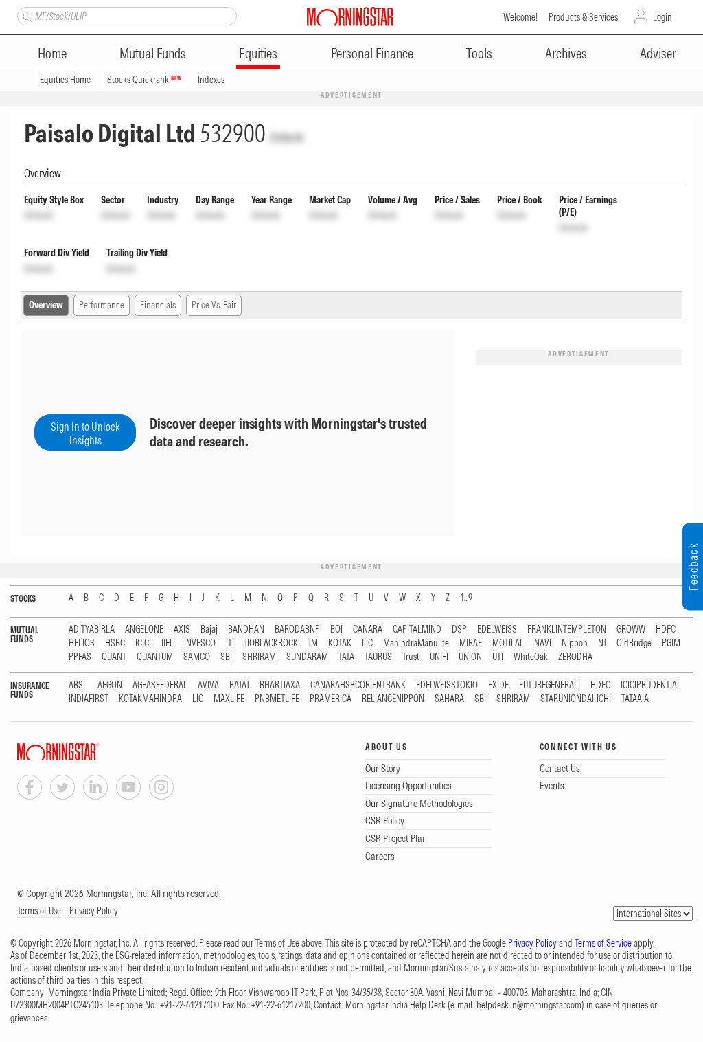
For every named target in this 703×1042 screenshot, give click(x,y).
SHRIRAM (259, 657)
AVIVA (208, 685)
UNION (470, 657)
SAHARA (449, 699)
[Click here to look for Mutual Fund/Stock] (25, 16)
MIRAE (470, 643)
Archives (566, 53)
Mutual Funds (152, 53)
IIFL (167, 643)
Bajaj (209, 629)
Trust (410, 657)
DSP (459, 629)
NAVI (542, 643)
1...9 (466, 598)
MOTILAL (508, 643)
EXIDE (498, 685)
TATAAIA (635, 699)
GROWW (630, 629)
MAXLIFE (229, 699)
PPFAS (80, 657)
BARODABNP (297, 629)
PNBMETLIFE (277, 699)
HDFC (666, 629)
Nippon (575, 643)
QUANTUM (155, 657)
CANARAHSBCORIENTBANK (358, 685)
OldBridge (634, 643)
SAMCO (196, 657)
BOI (336, 629)
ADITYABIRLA (92, 629)
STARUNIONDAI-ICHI (575, 699)
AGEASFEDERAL (159, 685)
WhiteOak (531, 657)
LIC (367, 643)
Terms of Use (39, 911)
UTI (497, 657)
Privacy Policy (93, 911)
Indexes (211, 79)
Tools (479, 53)
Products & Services (583, 17)
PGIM (671, 643)
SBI (226, 657)
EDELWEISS (497, 629)
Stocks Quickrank (144, 79)
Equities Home (65, 79)
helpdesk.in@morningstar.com (528, 1005)
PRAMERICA (331, 699)
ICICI (143, 643)
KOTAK (340, 643)
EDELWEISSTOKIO (447, 685)
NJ (602, 643)
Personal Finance (372, 53)
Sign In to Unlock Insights (85, 433)
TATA (346, 657)
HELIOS (82, 643)
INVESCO (200, 643)
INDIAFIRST (88, 699)
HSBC (115, 643)
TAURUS (378, 657)
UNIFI (439, 657)
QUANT (114, 657)
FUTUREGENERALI (549, 685)
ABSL (78, 685)
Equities (258, 53)
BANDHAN (246, 629)
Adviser (658, 53)
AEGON (109, 685)
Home (52, 53)
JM (313, 643)
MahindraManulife (416, 643)
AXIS (182, 629)
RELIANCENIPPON (393, 699)
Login (662, 17)
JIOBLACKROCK (271, 643)
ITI (230, 643)
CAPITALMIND (417, 629)
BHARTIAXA (280, 685)
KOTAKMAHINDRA (150, 699)
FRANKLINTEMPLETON (566, 629)
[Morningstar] (85, 752)
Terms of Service (603, 943)
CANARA (367, 629)
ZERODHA (575, 657)
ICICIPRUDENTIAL (651, 685)
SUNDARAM (307, 657)
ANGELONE (144, 629)
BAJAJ (239, 685)
